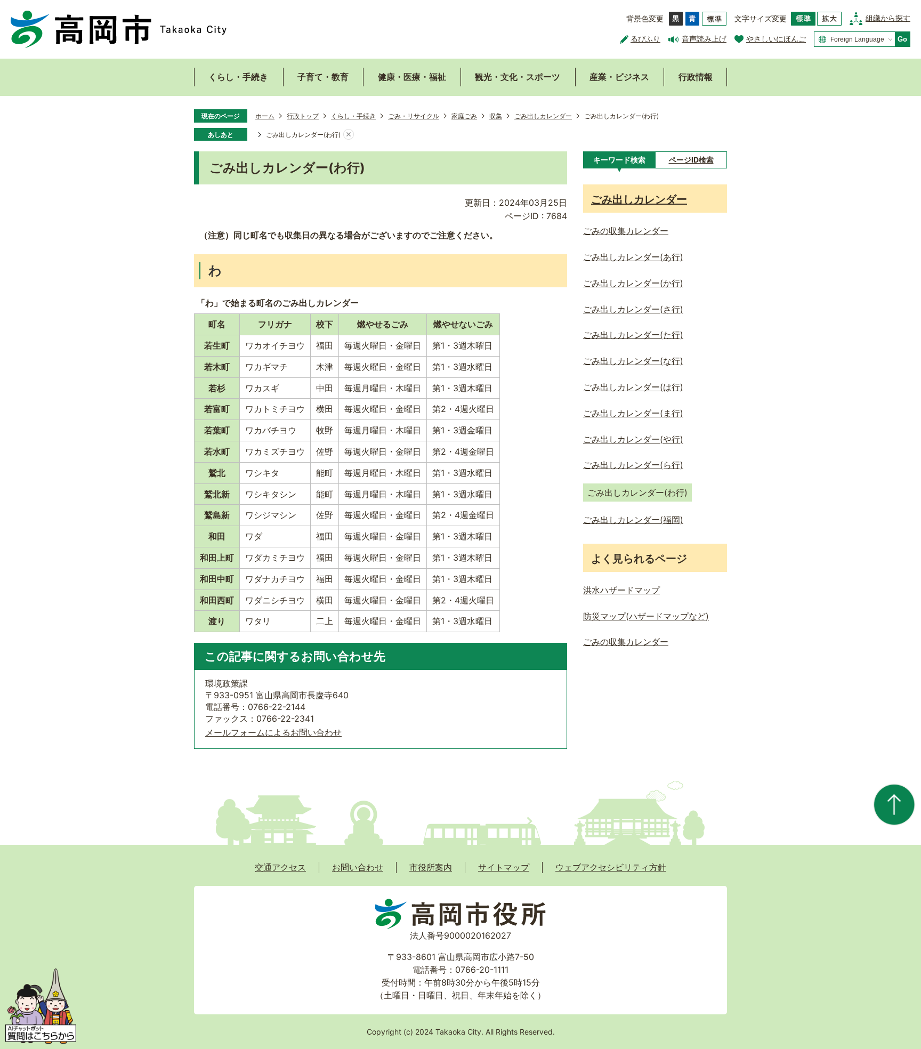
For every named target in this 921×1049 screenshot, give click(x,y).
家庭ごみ (464, 116)
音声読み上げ (704, 38)
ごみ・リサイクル (413, 116)
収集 (495, 116)
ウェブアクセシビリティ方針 (610, 867)
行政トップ (303, 116)
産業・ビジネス (619, 76)
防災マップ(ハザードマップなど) (646, 616)
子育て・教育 (323, 76)
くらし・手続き (238, 76)
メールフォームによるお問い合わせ (273, 732)
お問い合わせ (357, 867)
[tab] (619, 159)
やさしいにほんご (776, 38)
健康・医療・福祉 (412, 76)
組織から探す (888, 17)
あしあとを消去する (349, 135)
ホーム (264, 116)
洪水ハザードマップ (621, 590)
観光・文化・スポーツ (517, 76)
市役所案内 (430, 867)
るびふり (645, 38)
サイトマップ (503, 867)
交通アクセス (280, 867)
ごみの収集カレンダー (625, 641)
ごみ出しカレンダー (543, 116)
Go (902, 39)
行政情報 (695, 76)
